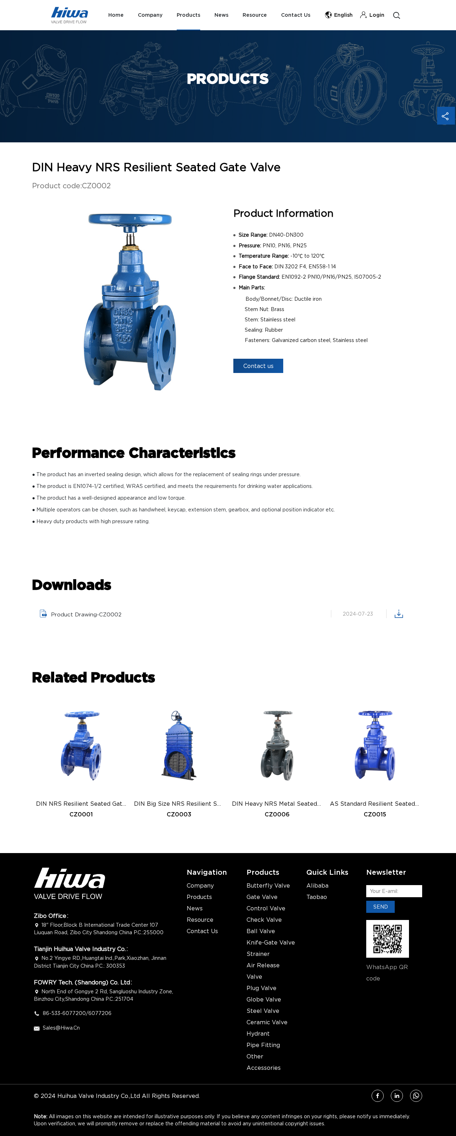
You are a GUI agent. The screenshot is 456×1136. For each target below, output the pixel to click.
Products (188, 15)
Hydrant (258, 1033)
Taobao (316, 897)
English (343, 15)
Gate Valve (262, 897)
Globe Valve (264, 999)
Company (150, 15)
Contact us (258, 366)
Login (376, 15)
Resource (255, 15)
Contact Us (295, 15)
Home (116, 15)
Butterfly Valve (268, 885)
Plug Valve (261, 988)
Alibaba (317, 885)
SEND (380, 906)
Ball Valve (261, 931)
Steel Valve (263, 1011)
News (221, 15)
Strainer (258, 954)
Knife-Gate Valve (271, 942)
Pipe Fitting (263, 1045)
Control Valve (266, 908)
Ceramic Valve (267, 1022)
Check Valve (264, 919)
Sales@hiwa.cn (61, 1027)
